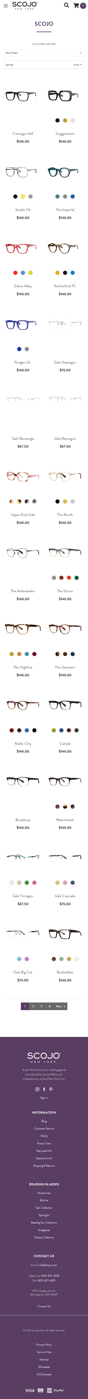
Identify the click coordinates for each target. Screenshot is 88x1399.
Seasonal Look (44, 1158)
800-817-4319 (46, 1280)
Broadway (23, 819)
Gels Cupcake (65, 896)
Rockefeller (65, 972)
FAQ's (44, 1136)
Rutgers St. (23, 362)
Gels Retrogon (65, 438)
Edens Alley (23, 286)
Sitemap (44, 1359)
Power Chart (44, 1143)
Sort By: (10, 65)
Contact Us (44, 1306)
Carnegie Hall (22, 133)
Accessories (44, 1193)
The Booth (65, 514)
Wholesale (44, 1367)
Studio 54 (22, 209)
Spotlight (44, 1215)
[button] (44, 53)
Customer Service (44, 1128)
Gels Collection (44, 1208)
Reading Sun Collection (44, 1222)
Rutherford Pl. (65, 286)
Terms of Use (44, 1352)
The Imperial (65, 209)
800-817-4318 (50, 1276)
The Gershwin (65, 667)
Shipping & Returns (44, 1166)
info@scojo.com (48, 1265)
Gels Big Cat (23, 972)
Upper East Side (23, 514)
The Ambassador (23, 591)
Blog (44, 1121)
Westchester (65, 819)
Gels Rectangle (23, 438)
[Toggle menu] (5, 5)
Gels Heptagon (65, 362)
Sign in (44, 1097)
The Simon (65, 591)
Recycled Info (44, 1151)
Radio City (23, 743)
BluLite (44, 1200)
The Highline (23, 667)
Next (59, 1006)
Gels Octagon (23, 896)
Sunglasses (44, 1230)
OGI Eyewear (44, 1374)
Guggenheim (65, 133)
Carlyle (65, 743)
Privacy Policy (44, 1345)
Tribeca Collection (44, 1237)
